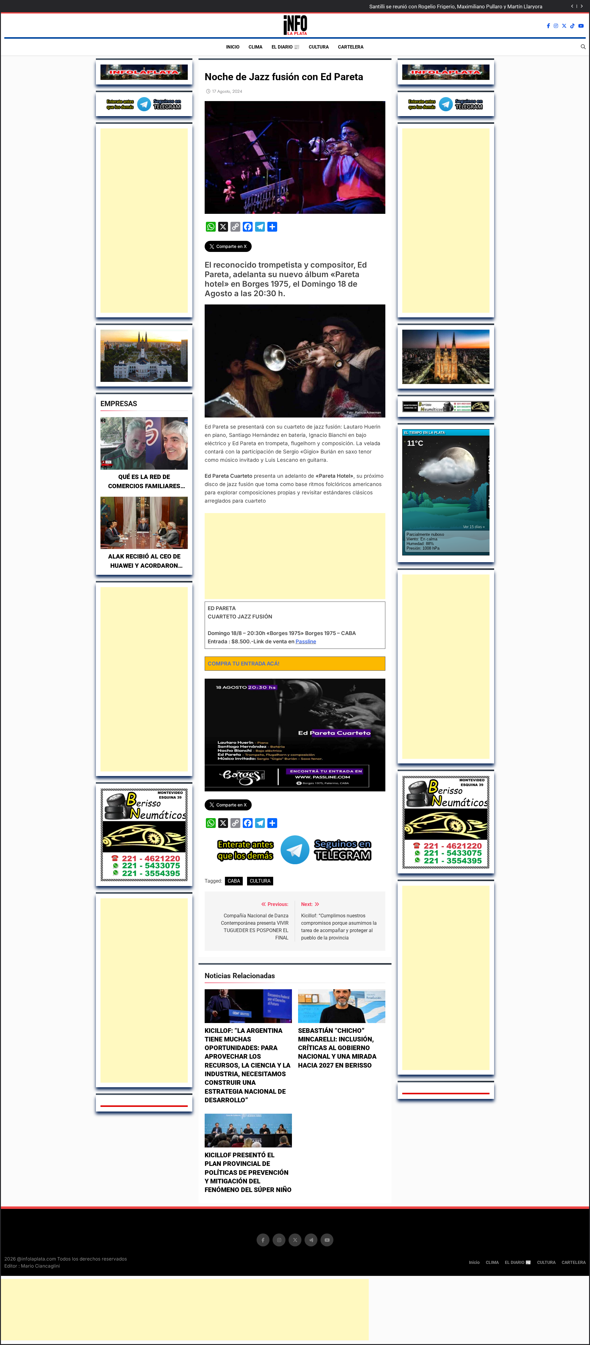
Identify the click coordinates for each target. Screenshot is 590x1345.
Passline (306, 641)
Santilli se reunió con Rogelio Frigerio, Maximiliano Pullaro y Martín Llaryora (455, 6)
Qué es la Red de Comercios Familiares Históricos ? (144, 486)
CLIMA (255, 47)
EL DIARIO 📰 (286, 47)
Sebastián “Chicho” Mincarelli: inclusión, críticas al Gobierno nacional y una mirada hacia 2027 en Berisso (337, 1048)
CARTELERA (351, 47)
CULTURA (319, 47)
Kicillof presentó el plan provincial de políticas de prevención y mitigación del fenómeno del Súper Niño (248, 1172)
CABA (234, 881)
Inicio (232, 47)
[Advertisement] (144, 220)
